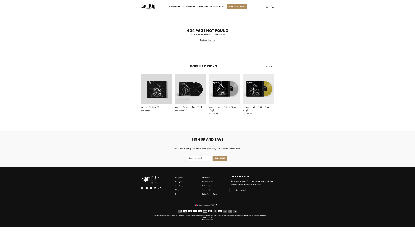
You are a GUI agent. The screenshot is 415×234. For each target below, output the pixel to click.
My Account (206, 177)
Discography (188, 6)
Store (213, 6)
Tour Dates (202, 6)
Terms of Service (208, 190)
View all (270, 66)
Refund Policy (207, 186)
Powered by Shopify (207, 220)
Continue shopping (207, 40)
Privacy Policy (207, 181)
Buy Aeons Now (236, 6)
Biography (174, 6)
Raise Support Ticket (209, 194)
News (221, 6)
